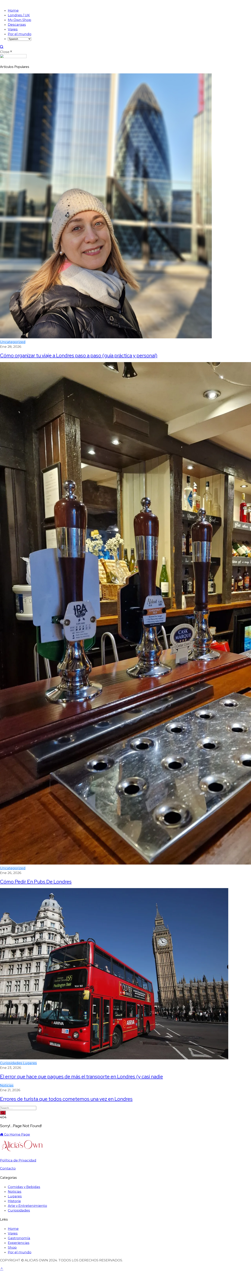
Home (13, 10)
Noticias (7, 1085)
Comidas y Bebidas (24, 1187)
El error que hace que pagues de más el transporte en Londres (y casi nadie (81, 1076)
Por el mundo (19, 34)
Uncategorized (12, 342)
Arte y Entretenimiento (27, 1206)
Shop (12, 1247)
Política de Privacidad (18, 1160)
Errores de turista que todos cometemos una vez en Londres (66, 1099)
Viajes (13, 29)
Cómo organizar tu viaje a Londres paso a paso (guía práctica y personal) (78, 355)
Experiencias (18, 1243)
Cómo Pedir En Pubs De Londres (36, 881)
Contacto (8, 1168)
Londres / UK (19, 15)
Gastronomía (19, 1238)
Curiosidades (11, 1063)
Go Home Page (16, 1134)
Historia (14, 1201)
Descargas (17, 24)
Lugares (30, 1063)
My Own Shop (19, 20)
